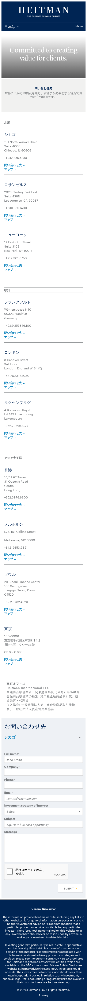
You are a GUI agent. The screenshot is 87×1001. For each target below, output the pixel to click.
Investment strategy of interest (26, 805)
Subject (9, 818)
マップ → (10, 169)
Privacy (43, 995)
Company (12, 766)
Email (9, 792)
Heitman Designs (43, 12)
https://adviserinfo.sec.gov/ (39, 968)
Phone (9, 779)
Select (11, 811)
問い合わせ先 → (14, 165)
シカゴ (10, 736)
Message (10, 831)
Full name (11, 754)
